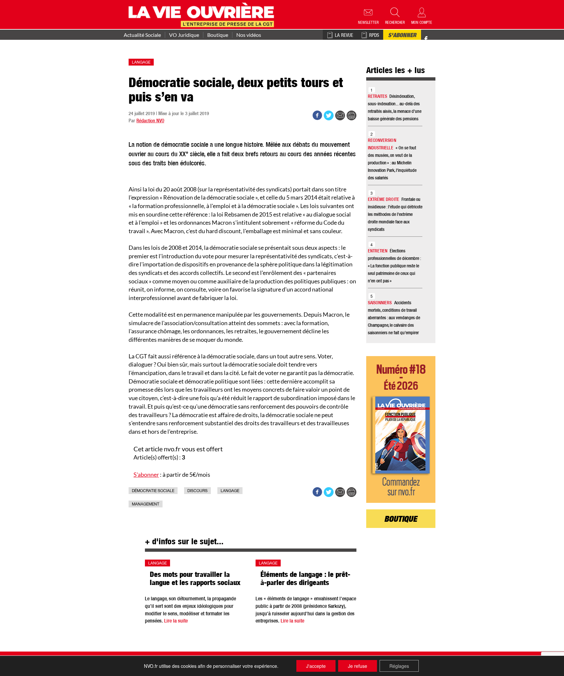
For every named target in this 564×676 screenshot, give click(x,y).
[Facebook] (426, 39)
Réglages (399, 666)
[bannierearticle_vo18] (401, 429)
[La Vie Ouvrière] (203, 14)
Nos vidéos (248, 35)
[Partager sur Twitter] (329, 115)
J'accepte (316, 666)
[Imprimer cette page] (351, 115)
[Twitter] (433, 36)
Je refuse (357, 666)
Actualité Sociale (142, 35)
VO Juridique (184, 35)
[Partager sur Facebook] (317, 115)
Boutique (217, 35)
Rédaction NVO (150, 121)
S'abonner (402, 36)
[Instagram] (437, 39)
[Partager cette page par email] (340, 115)
